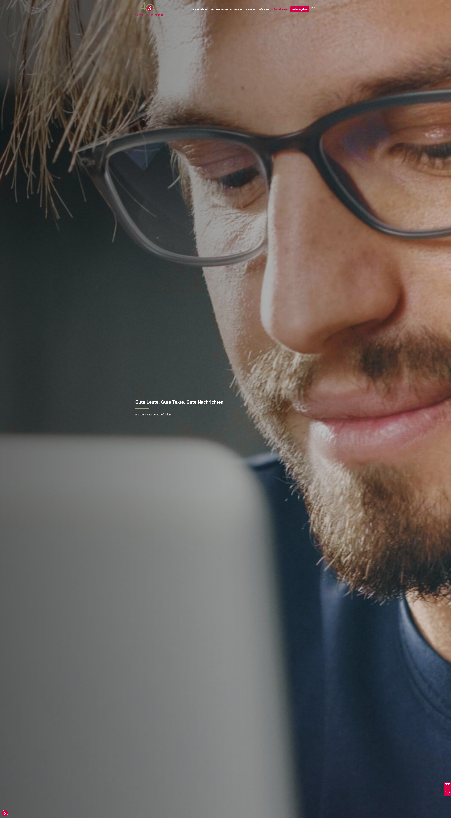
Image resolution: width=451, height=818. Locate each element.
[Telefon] (447, 792)
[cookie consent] (5, 813)
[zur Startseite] (149, 9)
